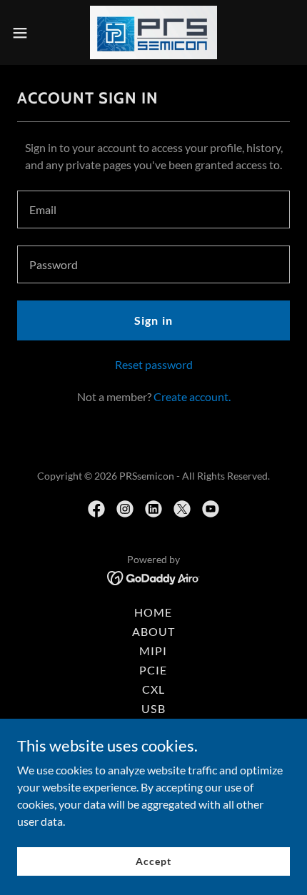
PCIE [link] (153, 670)
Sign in (153, 320)
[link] (154, 32)
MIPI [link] (153, 650)
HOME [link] (153, 612)
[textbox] (153, 209)
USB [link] (153, 708)
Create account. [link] (192, 396)
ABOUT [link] (153, 631)
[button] (28, 33)
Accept (153, 861)
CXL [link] (153, 689)
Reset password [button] (154, 364)
